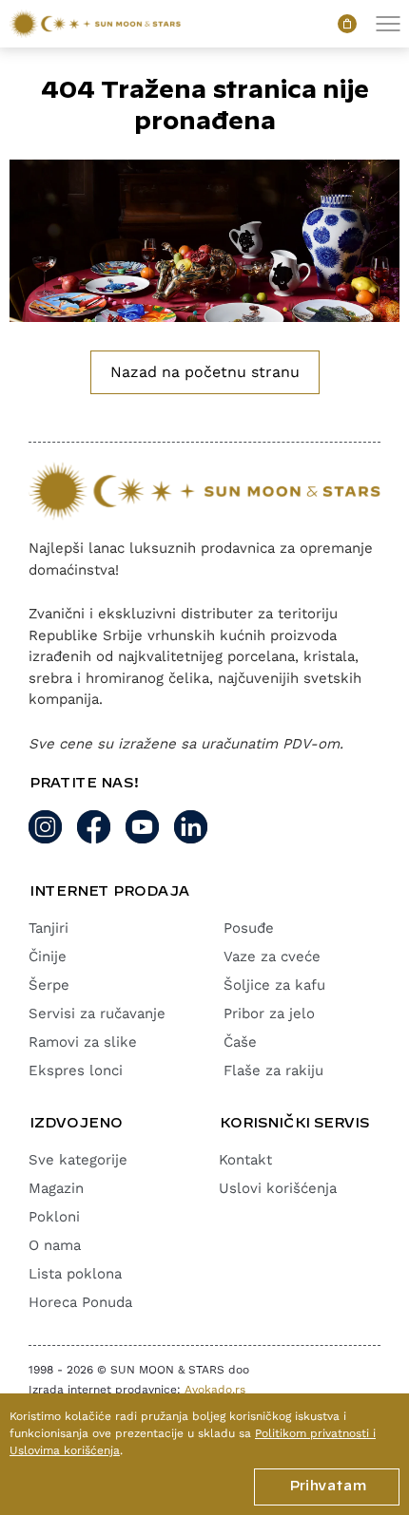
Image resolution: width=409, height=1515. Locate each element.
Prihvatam (326, 1486)
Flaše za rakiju (273, 1070)
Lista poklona (75, 1273)
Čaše (240, 1042)
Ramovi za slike (83, 1042)
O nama (55, 1245)
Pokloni (54, 1216)
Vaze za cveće (272, 956)
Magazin (56, 1188)
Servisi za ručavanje (97, 1013)
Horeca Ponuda (80, 1302)
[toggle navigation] (387, 24)
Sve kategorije (78, 1159)
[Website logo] (95, 23)
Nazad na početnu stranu (205, 372)
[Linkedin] (190, 826)
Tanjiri (48, 928)
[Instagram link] (45, 826)
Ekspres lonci (76, 1070)
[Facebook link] (93, 826)
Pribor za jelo (269, 1013)
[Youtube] (142, 826)
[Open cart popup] (347, 23)
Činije (48, 956)
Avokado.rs (215, 1389)
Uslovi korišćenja (278, 1188)
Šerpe (49, 985)
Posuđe (249, 928)
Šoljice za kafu (274, 985)
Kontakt (245, 1159)
